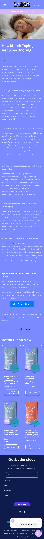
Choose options (11, 392)
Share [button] (6, 61)
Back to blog (24, 329)
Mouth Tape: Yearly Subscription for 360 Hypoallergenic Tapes (11, 433)
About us (7, 490)
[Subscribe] (37, 475)
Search (7, 480)
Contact (7, 495)
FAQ (6, 485)
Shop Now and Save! (22, 304)
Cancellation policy (23, 537)
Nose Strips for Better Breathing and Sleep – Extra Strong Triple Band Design (32, 434)
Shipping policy (22, 533)
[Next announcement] (40, 11)
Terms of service (9, 533)
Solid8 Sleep (14, 530)
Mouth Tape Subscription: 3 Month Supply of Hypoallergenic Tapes (31, 380)
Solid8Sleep (9, 243)
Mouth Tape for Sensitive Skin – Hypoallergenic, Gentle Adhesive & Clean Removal (11, 380)
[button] (4, 4)
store (4, 317)
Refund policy (24, 530)
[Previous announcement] (4, 11)
